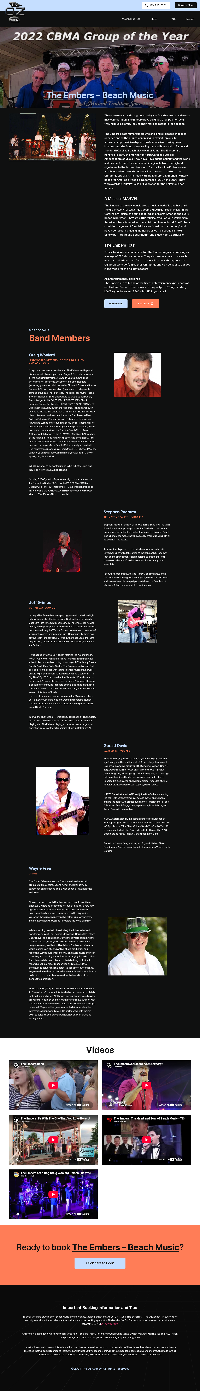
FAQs (173, 19)
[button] (12, 145)
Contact (190, 19)
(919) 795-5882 (109, 1324)
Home (154, 19)
